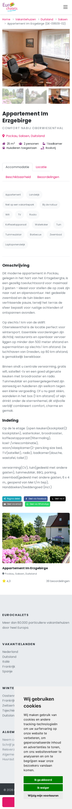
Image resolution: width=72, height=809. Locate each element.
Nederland (10, 652)
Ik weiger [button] (43, 787)
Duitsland (47, 19)
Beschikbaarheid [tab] (18, 177)
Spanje (7, 671)
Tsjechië (12, 710)
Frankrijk (8, 666)
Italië (6, 661)
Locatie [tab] (41, 167)
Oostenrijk (10, 696)
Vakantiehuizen (25, 19)
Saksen (63, 19)
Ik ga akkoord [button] (43, 779)
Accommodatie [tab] (17, 167)
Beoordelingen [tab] (48, 177)
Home (6, 19)
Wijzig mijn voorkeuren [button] (43, 795)
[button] (66, 57)
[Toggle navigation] (65, 7)
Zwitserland (11, 705)
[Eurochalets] (10, 7)
